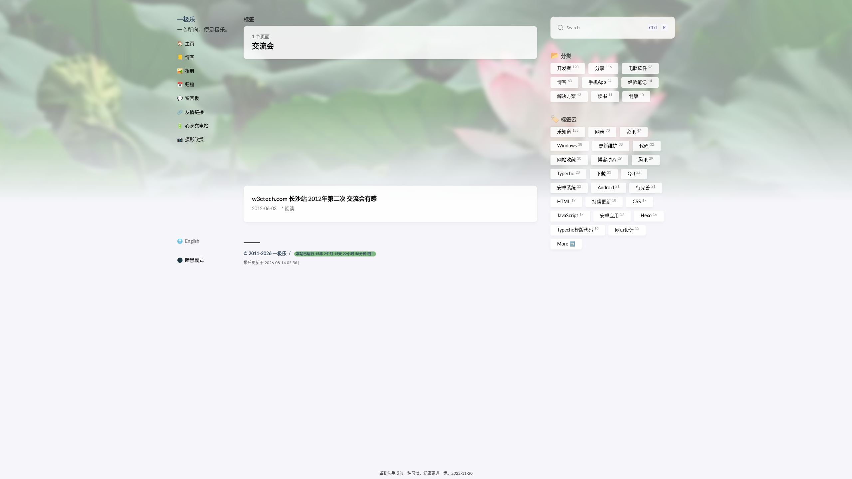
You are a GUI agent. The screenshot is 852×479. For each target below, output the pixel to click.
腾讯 (645, 159)
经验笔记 (640, 82)
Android (608, 187)
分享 (603, 68)
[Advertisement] (390, 122)
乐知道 (567, 131)
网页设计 (627, 229)
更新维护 (611, 145)
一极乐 (186, 20)
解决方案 (569, 96)
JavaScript (570, 215)
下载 (603, 173)
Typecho (568, 173)
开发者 (567, 68)
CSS (639, 201)
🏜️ (185, 71)
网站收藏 (569, 159)
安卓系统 (569, 187)
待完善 (645, 187)
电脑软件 (640, 68)
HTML (566, 201)
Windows (569, 145)
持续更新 (604, 201)
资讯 (633, 131)
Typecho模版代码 (577, 229)
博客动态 (610, 159)
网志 (602, 131)
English (192, 241)
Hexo (649, 215)
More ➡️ (566, 244)
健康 (636, 96)
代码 (646, 145)
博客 (564, 82)
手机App (599, 82)
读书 (605, 96)
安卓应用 (612, 215)
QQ (634, 173)
